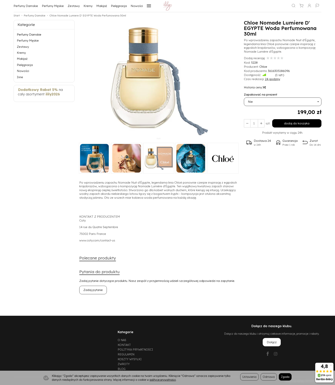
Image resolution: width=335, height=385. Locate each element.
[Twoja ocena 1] (268, 58)
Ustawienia (249, 376)
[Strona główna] (167, 6)
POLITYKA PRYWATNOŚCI (135, 349)
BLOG (122, 368)
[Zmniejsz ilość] (261, 123)
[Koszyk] (301, 6)
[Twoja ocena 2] (271, 58)
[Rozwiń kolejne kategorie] (149, 6)
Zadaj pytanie (93, 290)
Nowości (137, 6)
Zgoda (285, 376)
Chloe (263, 66)
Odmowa (269, 376)
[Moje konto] (309, 6)
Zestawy (74, 6)
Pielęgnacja (119, 6)
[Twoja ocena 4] (278, 58)
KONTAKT (124, 344)
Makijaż (101, 6)
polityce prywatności (163, 379)
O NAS (122, 340)
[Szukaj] (293, 6)
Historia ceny (253, 87)
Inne (20, 77)
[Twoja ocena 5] (282, 58)
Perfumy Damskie (26, 6)
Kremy (88, 6)
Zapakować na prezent (260, 94)
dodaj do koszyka (296, 123)
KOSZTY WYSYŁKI (130, 359)
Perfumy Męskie (53, 6)
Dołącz (272, 342)
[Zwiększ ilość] (247, 123)
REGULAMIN (126, 354)
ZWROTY (124, 364)
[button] (158, 81)
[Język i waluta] (317, 6)
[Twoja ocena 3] (275, 58)
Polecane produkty (97, 257)
